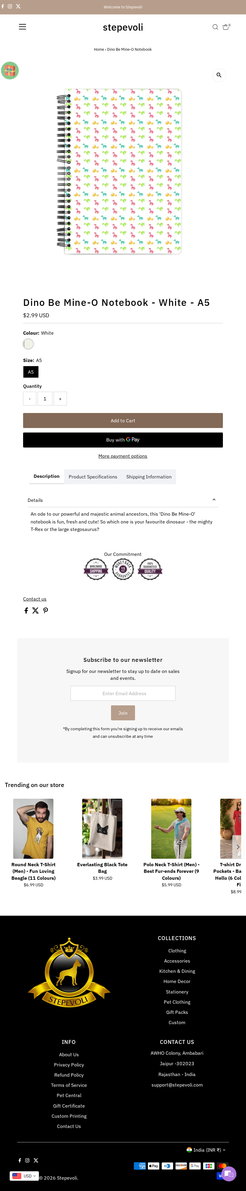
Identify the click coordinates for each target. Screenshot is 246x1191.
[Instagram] (10, 7)
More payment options (122, 456)
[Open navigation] (22, 27)
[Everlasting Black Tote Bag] (102, 829)
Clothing (177, 951)
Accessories (177, 961)
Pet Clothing (177, 1002)
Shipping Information (149, 477)
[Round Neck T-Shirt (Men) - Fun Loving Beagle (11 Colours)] (33, 829)
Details (35, 500)
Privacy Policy (69, 1065)
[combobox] (24, 1176)
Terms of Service (69, 1085)
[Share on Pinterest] (45, 612)
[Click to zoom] (219, 75)
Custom (177, 1022)
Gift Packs (177, 1012)
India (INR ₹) (207, 1150)
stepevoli (123, 27)
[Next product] (238, 847)
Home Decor (177, 981)
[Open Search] (215, 27)
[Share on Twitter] (36, 612)
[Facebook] (2, 7)
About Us (69, 1054)
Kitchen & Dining (177, 971)
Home (99, 49)
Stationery (177, 992)
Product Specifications (93, 477)
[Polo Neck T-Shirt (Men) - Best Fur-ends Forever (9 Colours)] (171, 829)
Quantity (32, 386)
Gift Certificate (69, 1106)
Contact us (34, 598)
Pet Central (69, 1095)
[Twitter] (18, 7)
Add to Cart (123, 421)
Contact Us (69, 1126)
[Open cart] (226, 27)
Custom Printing (69, 1116)
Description (47, 476)
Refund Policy (69, 1075)
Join (123, 713)
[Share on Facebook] (27, 612)
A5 (31, 372)
